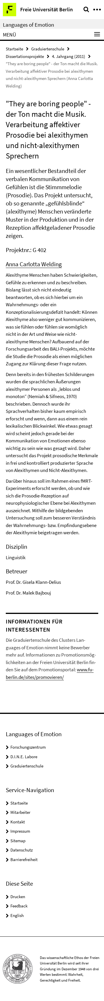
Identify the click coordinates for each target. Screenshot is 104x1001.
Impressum (20, 831)
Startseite (14, 49)
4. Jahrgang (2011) (68, 56)
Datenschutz (21, 850)
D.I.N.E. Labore (23, 756)
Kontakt (17, 822)
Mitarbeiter (20, 812)
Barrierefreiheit (24, 859)
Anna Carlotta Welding (34, 264)
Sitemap (17, 840)
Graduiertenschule (47, 49)
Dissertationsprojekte (25, 56)
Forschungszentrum (28, 747)
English (17, 915)
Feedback (18, 906)
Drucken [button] (17, 896)
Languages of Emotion (28, 24)
